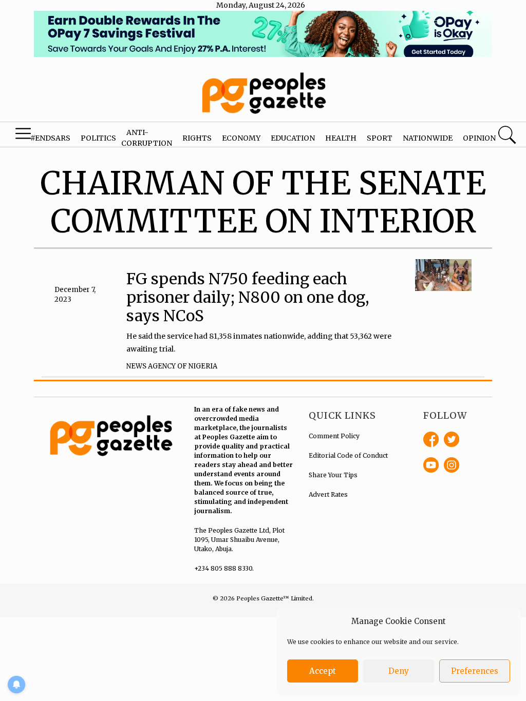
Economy (241, 138)
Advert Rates (328, 494)
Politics (98, 138)
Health (340, 138)
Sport (379, 138)
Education (293, 138)
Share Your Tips (333, 475)
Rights (197, 138)
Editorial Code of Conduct (348, 455)
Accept (322, 671)
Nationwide (428, 138)
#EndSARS (50, 138)
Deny (398, 671)
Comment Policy (334, 436)
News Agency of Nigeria (171, 366)
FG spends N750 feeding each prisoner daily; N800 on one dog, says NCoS (247, 297)
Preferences (474, 671)
